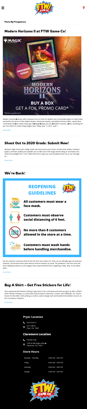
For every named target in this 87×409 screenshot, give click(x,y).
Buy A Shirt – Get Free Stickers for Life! (38, 285)
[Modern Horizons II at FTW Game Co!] (42, 75)
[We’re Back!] (42, 217)
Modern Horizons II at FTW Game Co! (35, 31)
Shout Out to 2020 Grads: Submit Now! (37, 143)
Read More (7, 130)
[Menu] (3, 8)
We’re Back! (15, 173)
